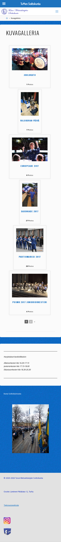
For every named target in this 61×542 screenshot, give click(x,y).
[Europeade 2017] (30, 149)
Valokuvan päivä (29, 120)
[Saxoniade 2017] (29, 194)
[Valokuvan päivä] (30, 104)
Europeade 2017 (30, 166)
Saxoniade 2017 (30, 211)
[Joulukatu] (30, 59)
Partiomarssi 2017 (30, 256)
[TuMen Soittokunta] (14, 11)
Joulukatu (30, 75)
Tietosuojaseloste (11, 505)
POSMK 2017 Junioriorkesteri (29, 302)
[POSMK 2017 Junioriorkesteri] (30, 285)
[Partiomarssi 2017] (29, 240)
